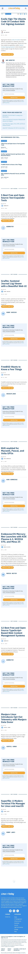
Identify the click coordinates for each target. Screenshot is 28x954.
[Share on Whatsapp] (26, 14)
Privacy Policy (6, 102)
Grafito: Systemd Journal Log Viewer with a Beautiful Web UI (13, 154)
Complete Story (6, 54)
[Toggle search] (25, 8)
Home (2, 13)
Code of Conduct (16, 40)
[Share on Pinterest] (24, 14)
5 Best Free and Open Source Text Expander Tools (13, 144)
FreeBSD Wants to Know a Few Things (11, 164)
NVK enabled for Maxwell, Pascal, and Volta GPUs (13, 174)
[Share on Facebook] (20, 14)
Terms (23, 101)
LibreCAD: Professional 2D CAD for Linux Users (14, 128)
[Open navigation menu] (3, 8)
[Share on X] (22, 14)
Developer (8, 13)
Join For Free (14, 97)
